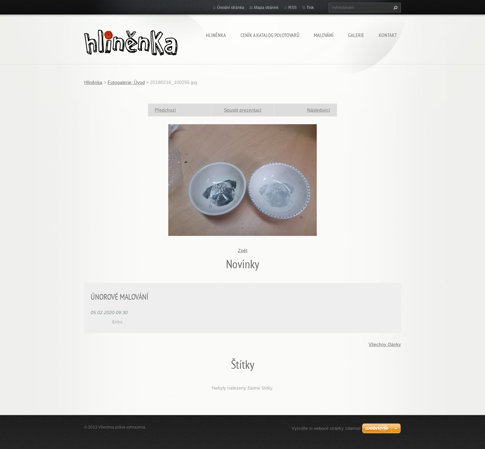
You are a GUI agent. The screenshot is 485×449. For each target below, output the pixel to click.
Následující (318, 110)
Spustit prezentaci (242, 110)
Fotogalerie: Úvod (126, 82)
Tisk (310, 7)
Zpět (242, 250)
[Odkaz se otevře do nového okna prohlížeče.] (242, 179)
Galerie (356, 35)
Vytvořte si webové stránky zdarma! (326, 428)
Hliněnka (216, 35)
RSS (292, 7)
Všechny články (385, 344)
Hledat (395, 8)
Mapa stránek (266, 7)
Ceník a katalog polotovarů (270, 35)
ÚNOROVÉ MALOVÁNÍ (119, 297)
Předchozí (165, 110)
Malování (324, 35)
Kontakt (388, 35)
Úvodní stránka (230, 7)
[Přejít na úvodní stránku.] (131, 41)
